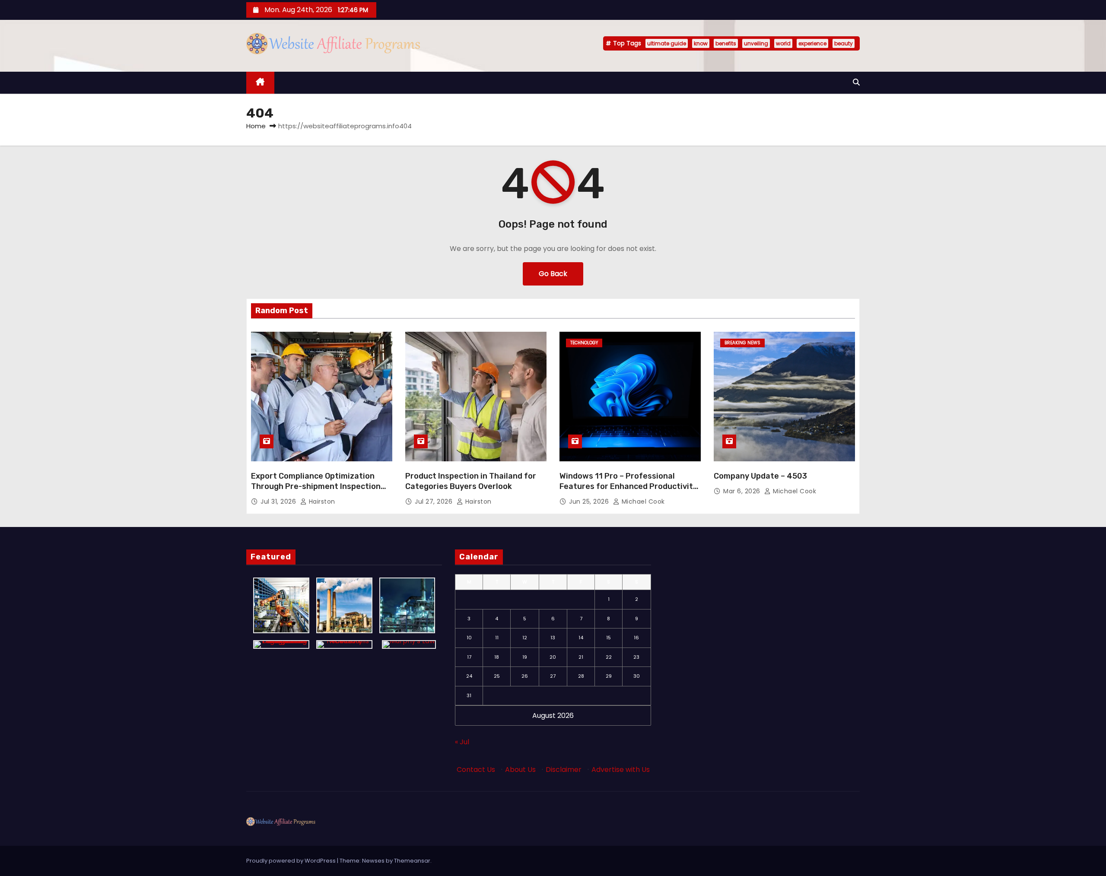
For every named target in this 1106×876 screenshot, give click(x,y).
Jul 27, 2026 (434, 501)
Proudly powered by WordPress (291, 861)
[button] (856, 82)
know (701, 43)
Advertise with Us (620, 769)
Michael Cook (642, 501)
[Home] (260, 83)
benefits (725, 43)
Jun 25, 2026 (590, 501)
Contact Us (476, 769)
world (783, 43)
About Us (520, 769)
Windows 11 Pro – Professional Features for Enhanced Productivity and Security (628, 486)
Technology (584, 343)
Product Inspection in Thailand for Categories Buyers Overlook (470, 481)
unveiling (756, 43)
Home (256, 125)
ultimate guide (666, 43)
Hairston (321, 501)
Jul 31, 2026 (279, 501)
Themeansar (412, 861)
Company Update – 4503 (760, 476)
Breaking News (742, 343)
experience (812, 43)
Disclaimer (564, 769)
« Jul (462, 742)
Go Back (553, 274)
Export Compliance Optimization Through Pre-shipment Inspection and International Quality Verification (316, 491)
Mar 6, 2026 (742, 491)
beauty (843, 43)
